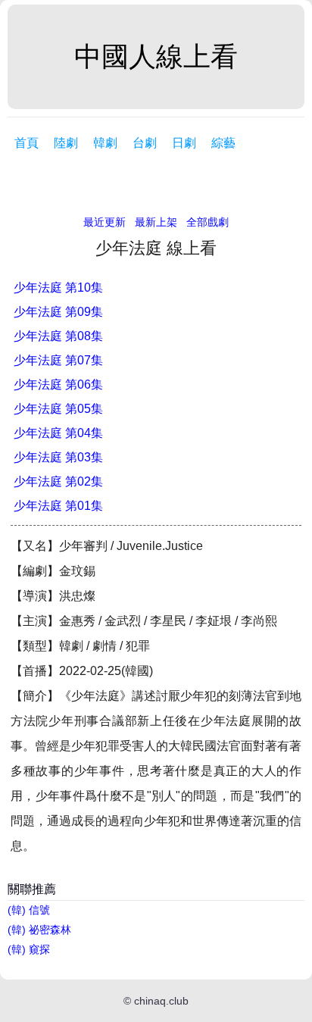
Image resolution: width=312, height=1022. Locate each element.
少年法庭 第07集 (58, 360)
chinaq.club (161, 1001)
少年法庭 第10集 (58, 287)
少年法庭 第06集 (58, 384)
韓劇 (105, 142)
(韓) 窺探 (29, 949)
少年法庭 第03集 (58, 457)
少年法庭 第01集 (58, 505)
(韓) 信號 (29, 910)
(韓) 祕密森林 (39, 930)
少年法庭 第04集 (58, 433)
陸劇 (66, 142)
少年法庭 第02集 (58, 481)
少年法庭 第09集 (58, 311)
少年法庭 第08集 (58, 336)
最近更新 (104, 222)
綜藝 (223, 142)
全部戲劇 (207, 222)
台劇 (145, 142)
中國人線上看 (156, 56)
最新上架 (156, 222)
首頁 (26, 142)
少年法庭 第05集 (58, 408)
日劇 (184, 142)
